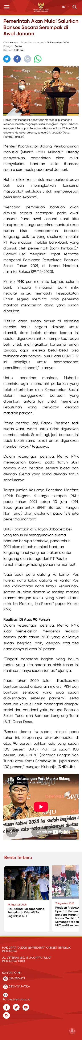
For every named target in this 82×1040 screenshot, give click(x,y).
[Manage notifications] (72, 1030)
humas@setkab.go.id (16, 998)
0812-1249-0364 (19, 986)
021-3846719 (16, 978)
